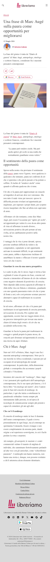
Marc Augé (17, 136)
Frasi (6, 15)
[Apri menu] (46, 5)
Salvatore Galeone (20, 47)
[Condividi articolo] (5, 71)
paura (10, 173)
